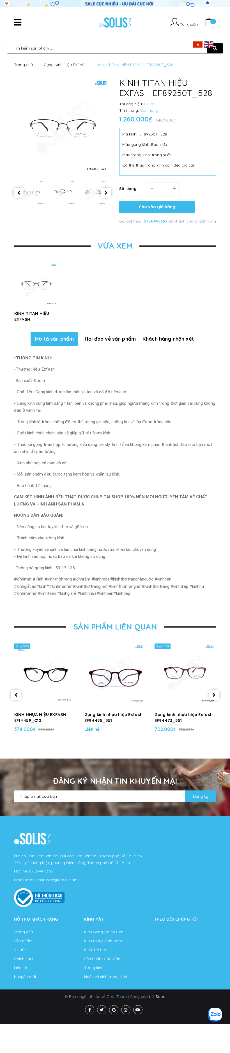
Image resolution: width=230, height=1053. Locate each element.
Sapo (160, 996)
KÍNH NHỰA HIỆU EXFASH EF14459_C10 (40, 717)
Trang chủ (23, 931)
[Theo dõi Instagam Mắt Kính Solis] (125, 1009)
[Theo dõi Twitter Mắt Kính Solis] (101, 1009)
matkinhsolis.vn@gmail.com (52, 879)
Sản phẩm (23, 940)
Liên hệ (20, 967)
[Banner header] (115, 3)
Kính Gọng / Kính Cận (103, 931)
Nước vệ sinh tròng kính (105, 976)
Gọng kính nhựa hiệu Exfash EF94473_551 (184, 717)
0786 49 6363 (41, 871)
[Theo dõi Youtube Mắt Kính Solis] (137, 1009)
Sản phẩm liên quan (115, 626)
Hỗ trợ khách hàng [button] (36, 919)
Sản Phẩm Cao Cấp (102, 958)
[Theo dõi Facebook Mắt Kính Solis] (89, 1009)
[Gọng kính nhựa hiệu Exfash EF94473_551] (185, 674)
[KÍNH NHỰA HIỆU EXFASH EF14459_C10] (44, 674)
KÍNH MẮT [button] (94, 919)
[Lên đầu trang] (215, 1034)
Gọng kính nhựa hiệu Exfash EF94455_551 (113, 717)
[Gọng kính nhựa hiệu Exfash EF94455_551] (115, 674)
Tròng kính (94, 967)
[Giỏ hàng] (209, 23)
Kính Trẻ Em (95, 949)
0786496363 (156, 221)
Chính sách (24, 958)
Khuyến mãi (25, 976)
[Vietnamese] (198, 44)
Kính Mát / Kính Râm (103, 940)
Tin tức (20, 949)
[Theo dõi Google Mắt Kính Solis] (113, 1009)
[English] (208, 44)
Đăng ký (200, 796)
